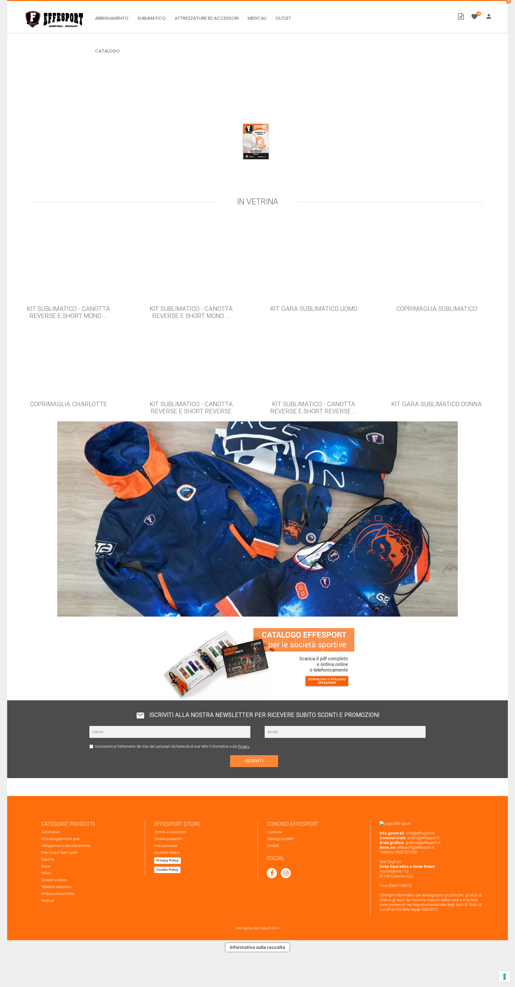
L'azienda (274, 832)
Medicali (257, 18)
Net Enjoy (261, 928)
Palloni (46, 873)
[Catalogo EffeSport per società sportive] (257, 160)
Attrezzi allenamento (57, 894)
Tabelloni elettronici (56, 887)
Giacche (47, 859)
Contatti (273, 846)
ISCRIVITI (254, 760)
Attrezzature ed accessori (207, 18)
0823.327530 (406, 852)
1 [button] (249, 184)
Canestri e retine (54, 880)
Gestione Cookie (166, 853)
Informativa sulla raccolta (257, 947)
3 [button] (266, 184)
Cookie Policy (167, 869)
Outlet (283, 18)
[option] (257, 111)
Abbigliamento (111, 18)
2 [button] (257, 184)
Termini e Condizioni (170, 832)
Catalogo (107, 51)
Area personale (165, 846)
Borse (45, 866)
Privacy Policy (167, 860)
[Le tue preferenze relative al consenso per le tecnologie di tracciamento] (504, 976)
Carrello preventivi (168, 839)
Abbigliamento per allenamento (66, 846)
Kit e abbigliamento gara (60, 839)
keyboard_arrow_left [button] (17, 119)
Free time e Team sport (59, 853)
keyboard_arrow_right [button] (500, 119)
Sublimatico (151, 18)
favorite (474, 16)
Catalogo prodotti (280, 839)
